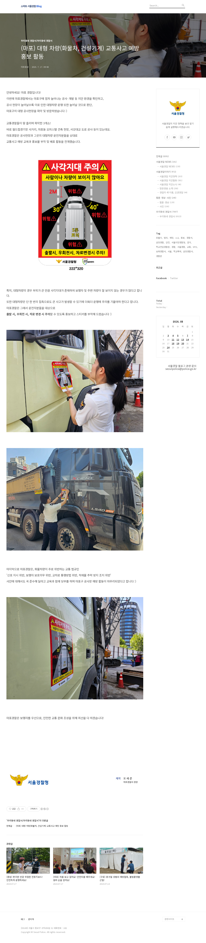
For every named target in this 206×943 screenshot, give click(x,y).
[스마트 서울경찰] (38, 6)
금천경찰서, (188, 251)
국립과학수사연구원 (173, 898)
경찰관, (159, 256)
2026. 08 (178, 321)
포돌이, (159, 237)
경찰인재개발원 (171, 888)
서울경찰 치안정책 (171, 176)
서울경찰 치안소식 (170, 184)
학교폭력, (177, 251)
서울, (170, 251)
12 (178, 339)
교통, (189, 246)
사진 (164, 206)
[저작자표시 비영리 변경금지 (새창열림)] (44, 809)
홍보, (183, 237)
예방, (172, 237)
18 (173, 343)
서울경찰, (181, 246)
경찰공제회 (169, 908)
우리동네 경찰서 (167, 211)
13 (182, 339)
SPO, (195, 246)
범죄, (166, 237)
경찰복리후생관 (171, 914)
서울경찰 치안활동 (171, 180)
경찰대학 (169, 883)
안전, (168, 242)
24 (168, 347)
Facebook (161, 278)
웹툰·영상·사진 (166, 197)
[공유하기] (19, 808)
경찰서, (190, 237)
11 (173, 339)
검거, (189, 242)
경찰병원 (169, 903)
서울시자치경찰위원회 (174, 878)
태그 (23, 919)
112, (177, 237)
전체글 (162, 156)
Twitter (174, 278)
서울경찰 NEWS (166, 161)
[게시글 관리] (23, 808)
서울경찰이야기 (166, 171)
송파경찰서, (161, 251)
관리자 (31, 919)
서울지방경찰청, (179, 242)
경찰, (174, 246)
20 (182, 343)
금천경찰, (160, 242)
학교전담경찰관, (163, 246)
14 (187, 339)
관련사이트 (169, 919)
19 (178, 343)
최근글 (159, 267)
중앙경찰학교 (170, 893)
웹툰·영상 (167, 202)
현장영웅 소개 (169, 188)
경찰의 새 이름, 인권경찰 (173, 192)
